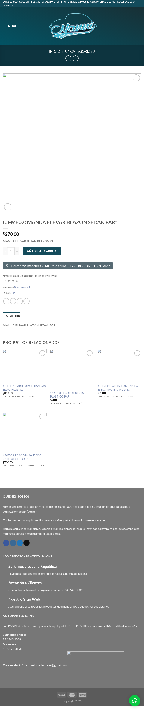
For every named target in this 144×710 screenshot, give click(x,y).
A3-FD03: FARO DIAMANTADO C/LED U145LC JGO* (22, 457)
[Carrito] (139, 26)
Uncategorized (80, 51)
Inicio (54, 51)
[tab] (11, 316)
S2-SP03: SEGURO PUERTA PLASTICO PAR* (67, 394)
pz (14, 292)
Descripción (11, 316)
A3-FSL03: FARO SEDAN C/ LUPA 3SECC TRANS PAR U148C (118, 387)
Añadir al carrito (42, 251)
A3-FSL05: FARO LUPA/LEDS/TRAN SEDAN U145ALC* (24, 387)
